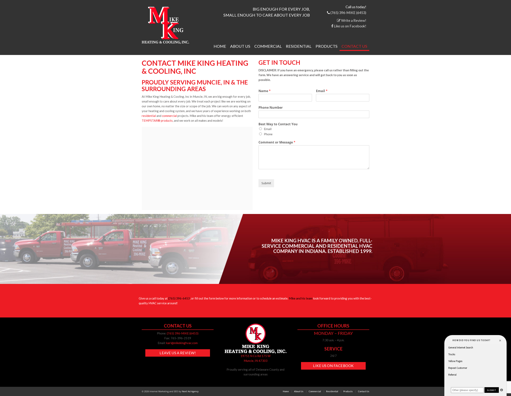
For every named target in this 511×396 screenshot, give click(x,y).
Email (322, 91)
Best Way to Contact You (278, 124)
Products (327, 46)
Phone (268, 134)
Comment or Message (276, 142)
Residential (299, 46)
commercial (169, 115)
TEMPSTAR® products (157, 120)
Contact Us (354, 46)
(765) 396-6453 (179, 298)
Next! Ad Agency (190, 391)
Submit (266, 183)
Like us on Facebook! (349, 26)
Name (264, 91)
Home (220, 46)
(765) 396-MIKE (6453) (348, 12)
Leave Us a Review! (177, 353)
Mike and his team (300, 298)
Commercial (268, 46)
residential (149, 115)
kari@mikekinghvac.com (182, 343)
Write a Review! (353, 20)
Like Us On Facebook (333, 365)
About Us (240, 46)
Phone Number (270, 107)
